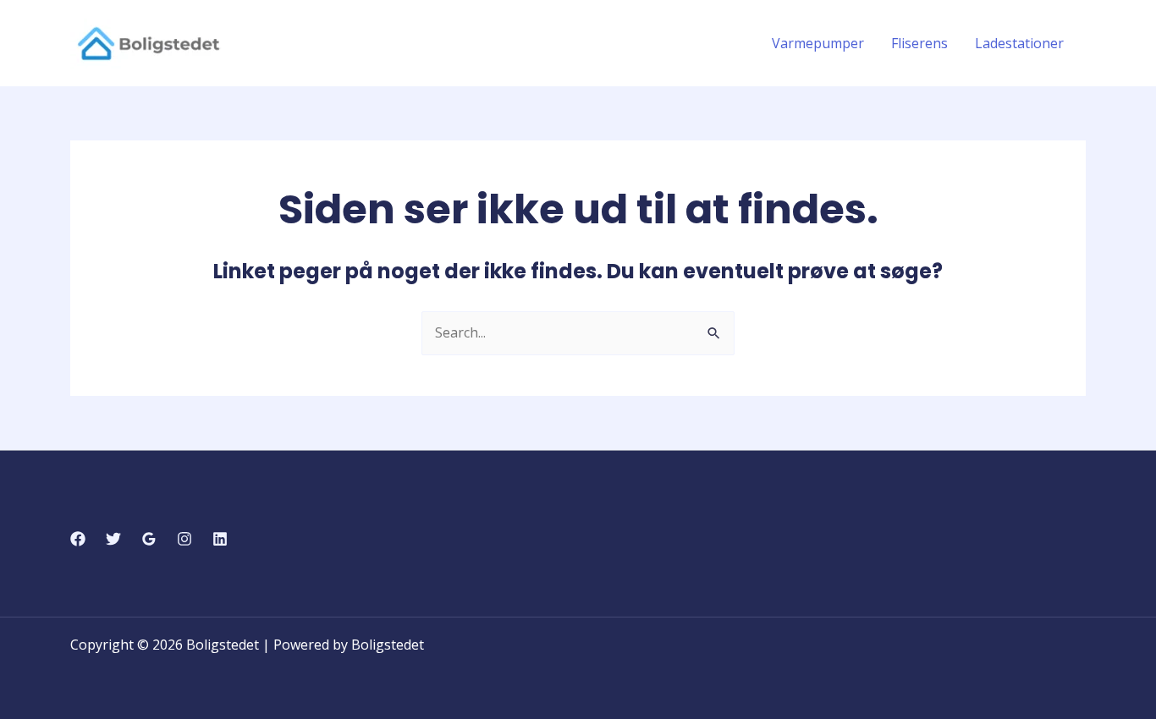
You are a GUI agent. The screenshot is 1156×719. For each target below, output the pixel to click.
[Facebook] (77, 538)
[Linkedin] (220, 538)
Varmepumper (818, 43)
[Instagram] (184, 538)
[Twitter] (113, 538)
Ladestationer (1019, 43)
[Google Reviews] (149, 538)
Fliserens (919, 43)
